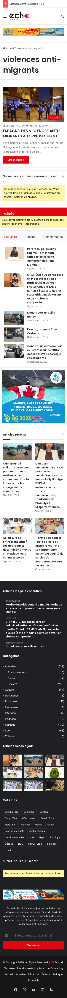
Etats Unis (10, 824)
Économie (11, 701)
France (38, 824)
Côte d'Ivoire (28, 818)
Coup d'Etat (11, 818)
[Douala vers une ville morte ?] (14, 318)
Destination (12, 695)
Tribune (9, 736)
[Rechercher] (62, 17)
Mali (31, 837)
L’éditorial (33, 974)
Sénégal (51, 843)
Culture (9, 689)
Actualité (10, 666)
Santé (11, 678)
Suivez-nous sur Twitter (20, 861)
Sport (8, 730)
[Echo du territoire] (19, 16)
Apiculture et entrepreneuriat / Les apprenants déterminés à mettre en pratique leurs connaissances (17, 547)
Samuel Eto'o (35, 843)
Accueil (9, 48)
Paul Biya (55, 837)
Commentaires (53, 237)
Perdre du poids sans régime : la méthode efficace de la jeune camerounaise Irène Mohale (41, 257)
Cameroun (29, 811)
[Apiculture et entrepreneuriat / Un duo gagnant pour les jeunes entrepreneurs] (33, 785)
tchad (8, 850)
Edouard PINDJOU (15, 125)
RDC (20, 843)
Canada (44, 811)
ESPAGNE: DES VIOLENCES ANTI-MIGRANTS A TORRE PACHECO (31, 133)
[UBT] (33, 31)
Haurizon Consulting (51, 968)
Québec (9, 843)
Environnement (17, 672)
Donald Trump (48, 818)
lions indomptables (14, 837)
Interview (10, 713)
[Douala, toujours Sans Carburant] (14, 334)
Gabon (50, 824)
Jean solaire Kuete (14, 831)
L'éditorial (10, 718)
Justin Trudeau (37, 831)
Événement (12, 707)
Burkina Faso (11, 811)
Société (12, 684)
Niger (42, 837)
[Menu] (5, 17)
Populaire (10, 237)
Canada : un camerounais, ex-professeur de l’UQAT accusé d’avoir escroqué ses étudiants (45, 352)
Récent (30, 237)
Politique (10, 724)
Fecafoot (25, 824)
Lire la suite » (16, 159)
